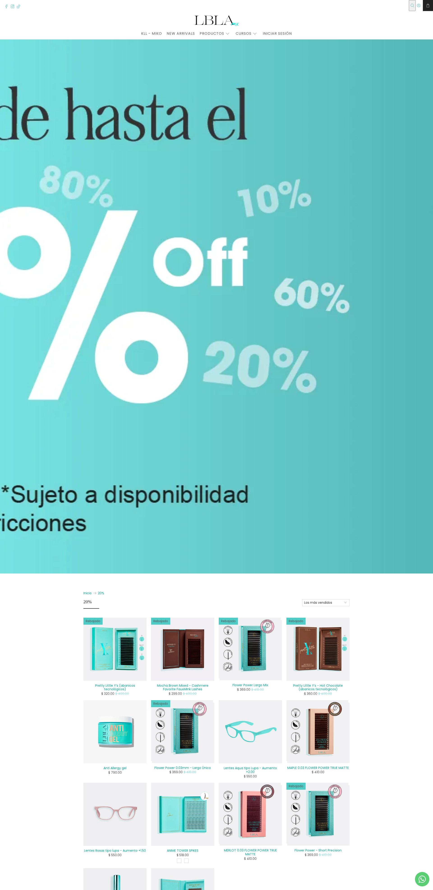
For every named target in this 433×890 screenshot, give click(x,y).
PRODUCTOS (212, 33)
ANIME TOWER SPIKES (182, 850)
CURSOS (243, 33)
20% (101, 593)
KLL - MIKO (151, 33)
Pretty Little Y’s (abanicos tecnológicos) (115, 687)
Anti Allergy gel (115, 768)
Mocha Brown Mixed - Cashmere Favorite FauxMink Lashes (182, 687)
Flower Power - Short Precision (318, 850)
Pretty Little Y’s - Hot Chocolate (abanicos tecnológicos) (318, 687)
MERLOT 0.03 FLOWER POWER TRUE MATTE (250, 852)
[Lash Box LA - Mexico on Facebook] (8, 7)
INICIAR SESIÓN (277, 33)
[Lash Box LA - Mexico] (216, 20)
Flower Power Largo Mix (250, 685)
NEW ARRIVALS (181, 33)
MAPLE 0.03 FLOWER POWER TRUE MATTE (318, 768)
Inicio (87, 593)
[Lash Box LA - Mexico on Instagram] (14, 7)
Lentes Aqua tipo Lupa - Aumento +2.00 (250, 770)
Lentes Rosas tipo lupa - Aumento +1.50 (115, 850)
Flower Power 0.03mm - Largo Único (182, 768)
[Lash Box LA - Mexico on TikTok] (20, 7)
